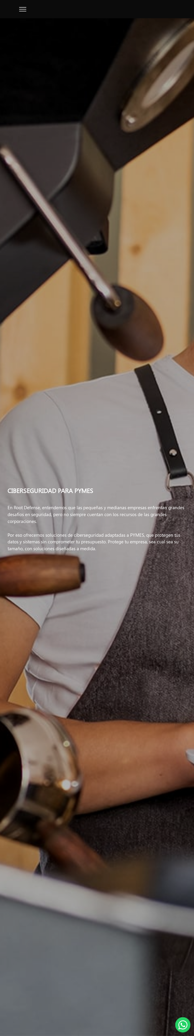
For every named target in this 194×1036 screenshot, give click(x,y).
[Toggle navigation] (22, 9)
